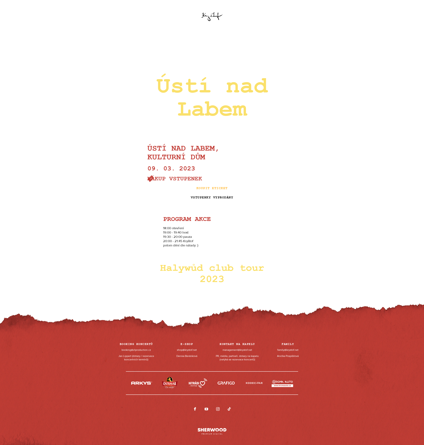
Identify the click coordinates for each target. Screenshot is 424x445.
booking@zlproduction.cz (136, 350)
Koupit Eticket (212, 188)
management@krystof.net (237, 350)
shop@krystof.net (187, 350)
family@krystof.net (287, 350)
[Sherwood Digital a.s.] (212, 429)
